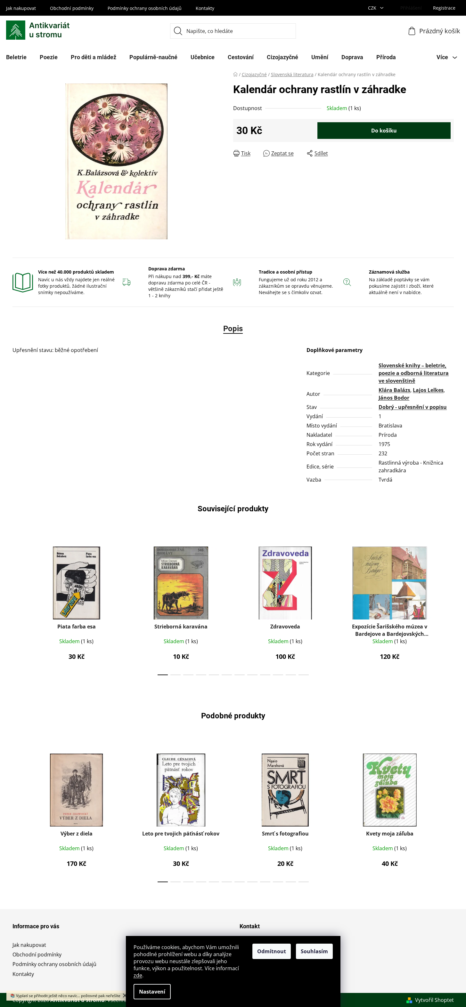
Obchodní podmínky (72, 8)
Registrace (444, 8)
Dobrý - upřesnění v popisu (413, 407)
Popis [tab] (233, 328)
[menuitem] (48, 57)
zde (138, 975)
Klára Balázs (394, 390)
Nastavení (152, 991)
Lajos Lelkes (428, 390)
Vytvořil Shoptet (434, 999)
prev (17, 609)
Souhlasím (314, 951)
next (449, 609)
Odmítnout (271, 951)
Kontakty (205, 8)
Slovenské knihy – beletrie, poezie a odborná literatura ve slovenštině (414, 373)
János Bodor (394, 397)
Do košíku (384, 130)
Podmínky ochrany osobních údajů (145, 8)
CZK (373, 8)
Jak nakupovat (21, 8)
